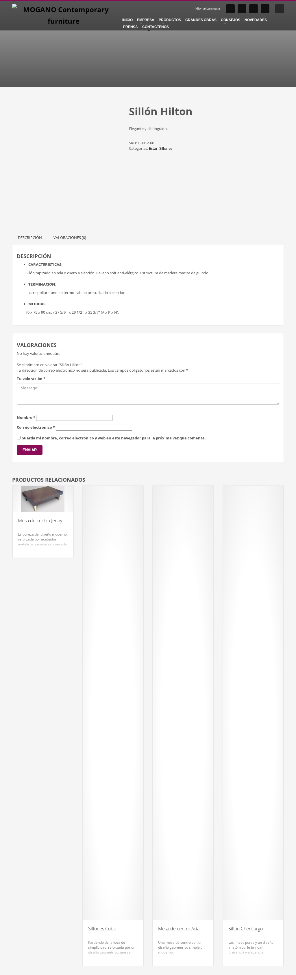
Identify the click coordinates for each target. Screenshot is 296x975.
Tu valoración (31, 378)
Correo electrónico (36, 427)
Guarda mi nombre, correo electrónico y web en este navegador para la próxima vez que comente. (113, 438)
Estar (153, 148)
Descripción (30, 237)
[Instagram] (230, 8)
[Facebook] (242, 8)
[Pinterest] (253, 8)
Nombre (26, 417)
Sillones (165, 148)
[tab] (30, 237)
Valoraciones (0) (69, 237)
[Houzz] (265, 8)
